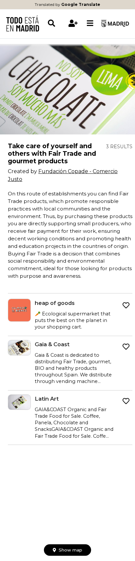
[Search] (56, 23)
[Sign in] (73, 23)
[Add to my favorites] (126, 305)
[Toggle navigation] (90, 23)
